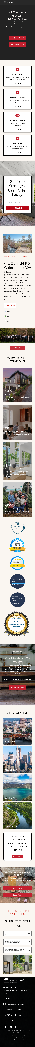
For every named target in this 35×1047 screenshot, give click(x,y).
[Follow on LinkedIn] (15, 1027)
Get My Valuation (17, 687)
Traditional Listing (17, 97)
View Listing (10, 305)
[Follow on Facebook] (5, 1027)
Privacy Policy (27, 1030)
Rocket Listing (17, 74)
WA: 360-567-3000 (17, 44)
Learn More (17, 83)
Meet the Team (17, 348)
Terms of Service (17, 1032)
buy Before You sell (17, 120)
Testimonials (17, 652)
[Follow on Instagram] (10, 1027)
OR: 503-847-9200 (17, 38)
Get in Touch (17, 895)
